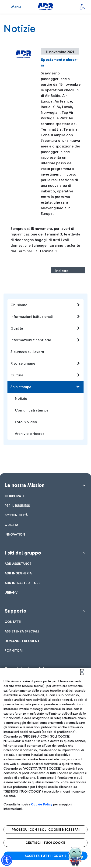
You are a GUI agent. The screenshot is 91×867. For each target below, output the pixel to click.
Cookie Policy (41, 804)
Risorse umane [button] (22, 363)
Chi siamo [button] (19, 305)
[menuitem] (15, 496)
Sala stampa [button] (20, 387)
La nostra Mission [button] (25, 485)
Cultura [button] (16, 375)
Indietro (62, 270)
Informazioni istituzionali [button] (31, 316)
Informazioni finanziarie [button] (30, 340)
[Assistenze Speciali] (82, 7)
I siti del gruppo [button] (23, 553)
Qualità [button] (16, 328)
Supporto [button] (15, 611)
